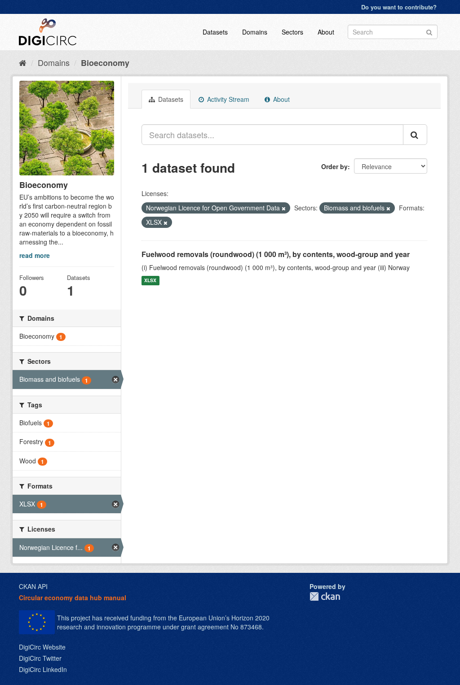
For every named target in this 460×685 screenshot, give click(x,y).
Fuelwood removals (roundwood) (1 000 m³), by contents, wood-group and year (276, 254)
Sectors (292, 31)
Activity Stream (227, 99)
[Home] (23, 62)
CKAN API (33, 586)
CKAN (325, 596)
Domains (254, 31)
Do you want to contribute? (399, 7)
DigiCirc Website (42, 646)
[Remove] (284, 208)
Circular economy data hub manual (72, 597)
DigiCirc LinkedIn (43, 669)
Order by (334, 166)
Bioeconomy (105, 63)
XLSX (150, 280)
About (326, 31)
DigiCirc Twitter (40, 658)
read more (34, 255)
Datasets (215, 31)
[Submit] (429, 31)
